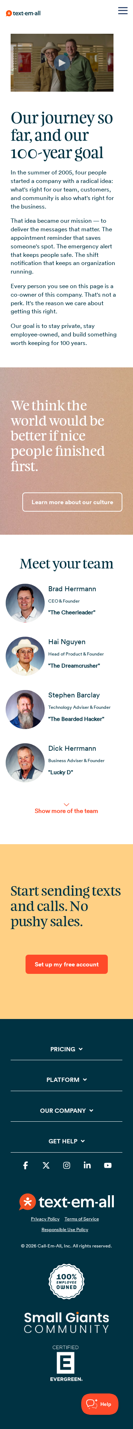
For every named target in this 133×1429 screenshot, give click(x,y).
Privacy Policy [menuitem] (45, 1219)
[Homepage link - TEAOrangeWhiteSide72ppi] (66, 1206)
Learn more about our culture (72, 502)
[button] (123, 10)
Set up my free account (67, 964)
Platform (62, 1080)
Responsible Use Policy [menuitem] (64, 1229)
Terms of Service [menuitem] (82, 1219)
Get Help (63, 1141)
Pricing (62, 1049)
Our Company (63, 1111)
